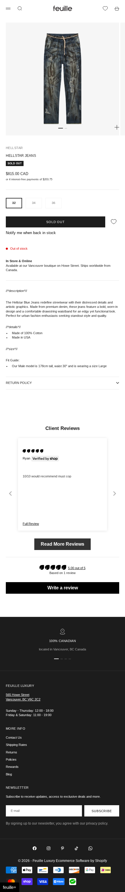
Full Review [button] (31, 523)
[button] (9, 887)
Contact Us (14, 737)
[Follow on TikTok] (76, 848)
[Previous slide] (10, 493)
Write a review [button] (62, 587)
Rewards (12, 766)
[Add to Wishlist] (113, 221)
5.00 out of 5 (76, 568)
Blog (9, 774)
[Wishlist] (105, 8)
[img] (33, 451)
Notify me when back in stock (31, 233)
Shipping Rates (16, 744)
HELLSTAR (14, 148)
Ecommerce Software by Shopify (81, 861)
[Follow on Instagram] (48, 848)
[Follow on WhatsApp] (90, 848)
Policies (11, 759)
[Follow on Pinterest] (62, 848)
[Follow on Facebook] (34, 848)
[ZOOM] (117, 127)
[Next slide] (114, 493)
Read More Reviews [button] (62, 544)
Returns (11, 752)
